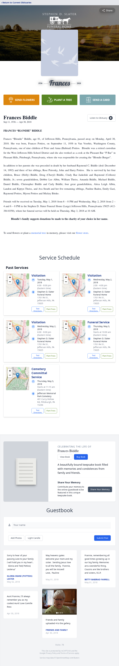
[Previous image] (45, 601)
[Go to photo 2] (58, 612)
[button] (17, 282)
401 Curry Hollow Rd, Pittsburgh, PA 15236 (46, 402)
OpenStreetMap (62, 658)
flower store (82, 232)
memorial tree (38, 232)
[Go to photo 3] (60, 612)
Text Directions (38, 309)
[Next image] (74, 601)
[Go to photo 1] (57, 613)
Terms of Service (67, 653)
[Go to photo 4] (62, 612)
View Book (65, 456)
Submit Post (102, 538)
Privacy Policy (51, 653)
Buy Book (80, 456)
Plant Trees (50, 309)
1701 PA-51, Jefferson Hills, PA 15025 (45, 300)
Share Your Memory (100, 489)
